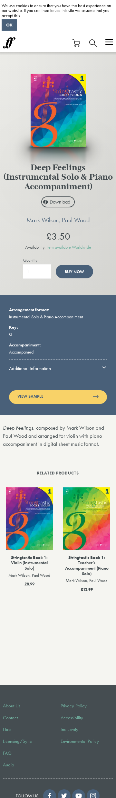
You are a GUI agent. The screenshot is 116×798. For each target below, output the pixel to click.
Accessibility (72, 717)
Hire (7, 729)
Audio (8, 765)
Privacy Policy (74, 706)
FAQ (7, 753)
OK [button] (9, 25)
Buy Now (74, 271)
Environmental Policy (80, 741)
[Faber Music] (9, 43)
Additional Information (30, 368)
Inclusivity (69, 729)
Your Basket (76, 43)
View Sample (30, 396)
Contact (10, 717)
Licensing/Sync (17, 741)
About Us (11, 706)
